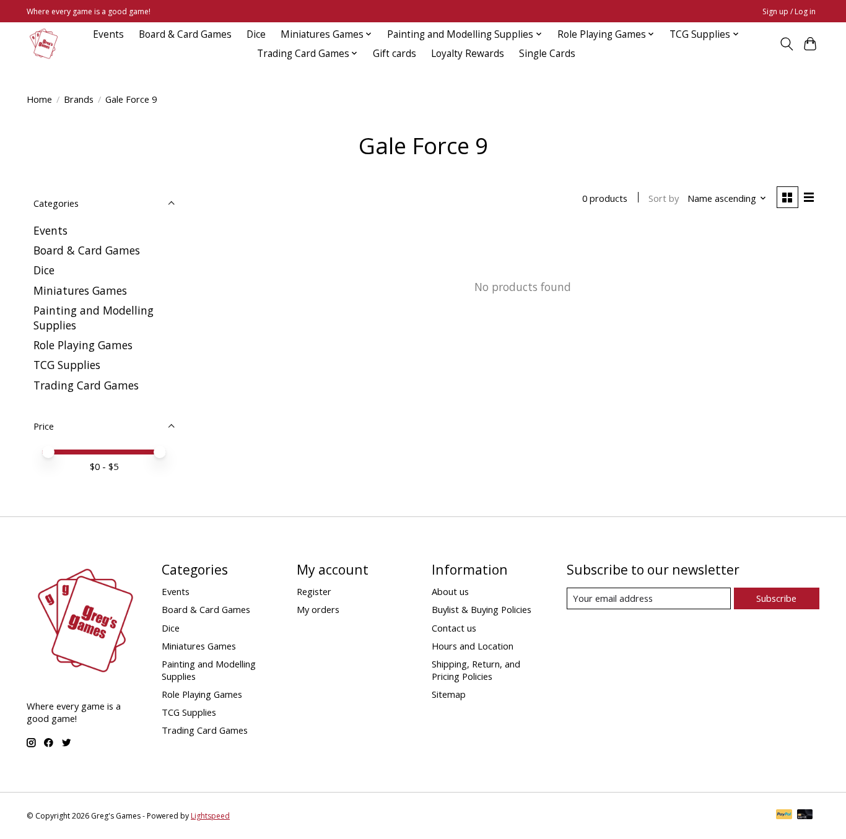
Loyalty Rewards (467, 53)
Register (314, 591)
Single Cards (547, 53)
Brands (79, 99)
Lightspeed (210, 816)
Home (39, 99)
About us (450, 591)
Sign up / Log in (789, 11)
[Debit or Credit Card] (805, 815)
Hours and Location (472, 646)
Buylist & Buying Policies (481, 609)
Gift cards (394, 53)
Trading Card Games (86, 385)
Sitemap (449, 694)
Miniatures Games (80, 290)
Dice (256, 34)
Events (108, 34)
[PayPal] (784, 815)
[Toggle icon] (786, 44)
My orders (318, 609)
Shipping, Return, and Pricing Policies (476, 670)
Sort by (663, 198)
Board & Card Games (185, 34)
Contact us (454, 628)
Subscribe (776, 598)
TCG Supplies (66, 364)
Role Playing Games (83, 344)
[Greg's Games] (44, 44)
